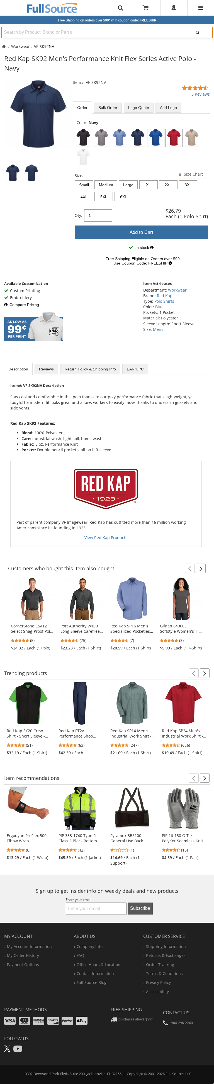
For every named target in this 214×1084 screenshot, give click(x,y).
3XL (188, 185)
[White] (83, 157)
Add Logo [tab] (168, 107)
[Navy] (137, 138)
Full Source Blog (91, 982)
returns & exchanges (166, 955)
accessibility (157, 991)
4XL (84, 197)
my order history (23, 955)
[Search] (197, 32)
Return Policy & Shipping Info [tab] (90, 369)
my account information (29, 946)
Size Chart (193, 174)
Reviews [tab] (46, 369)
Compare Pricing (24, 304)
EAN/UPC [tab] (135, 369)
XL (148, 185)
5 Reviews (200, 94)
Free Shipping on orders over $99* (107, 20)
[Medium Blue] (119, 138)
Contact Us (176, 1013)
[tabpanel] (141, 194)
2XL (168, 185)
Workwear (20, 46)
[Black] (83, 138)
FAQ (80, 955)
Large (128, 185)
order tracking (160, 964)
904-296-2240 (182, 1023)
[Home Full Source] (4, 46)
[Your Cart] (147, 8)
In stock (142, 247)
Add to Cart (141, 232)
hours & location (98, 964)
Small (84, 185)
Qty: (78, 215)
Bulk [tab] (107, 107)
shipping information (166, 946)
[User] (174, 8)
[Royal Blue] (155, 138)
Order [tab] (82, 107)
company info (90, 946)
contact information (95, 973)
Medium (106, 185)
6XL (123, 197)
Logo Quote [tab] (138, 107)
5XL (103, 197)
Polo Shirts (164, 301)
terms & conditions (164, 973)
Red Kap (164, 295)
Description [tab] (18, 369)
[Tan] (191, 138)
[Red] (174, 138)
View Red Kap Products (105, 537)
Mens (158, 329)
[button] (190, 568)
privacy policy (158, 982)
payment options (23, 964)
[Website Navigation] (201, 8)
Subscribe (140, 908)
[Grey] (101, 138)
